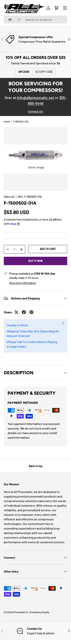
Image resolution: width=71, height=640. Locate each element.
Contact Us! (35, 111)
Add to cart (48, 248)
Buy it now (35, 260)
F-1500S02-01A (20, 121)
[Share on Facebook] (24, 312)
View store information (22, 283)
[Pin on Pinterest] (31, 312)
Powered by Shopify (39, 612)
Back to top (35, 466)
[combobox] (35, 19)
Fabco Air (9, 196)
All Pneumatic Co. (20, 612)
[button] (56, 8)
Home (7, 121)
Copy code (46, 71)
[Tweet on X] (16, 312)
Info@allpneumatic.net (35, 97)
